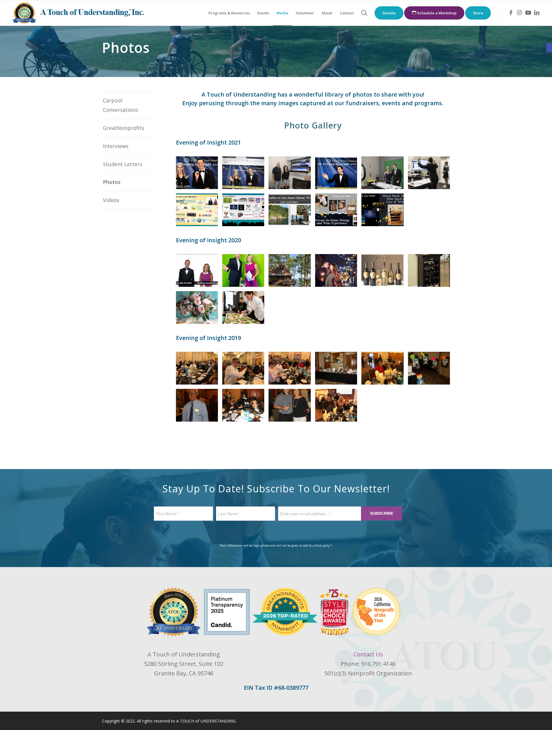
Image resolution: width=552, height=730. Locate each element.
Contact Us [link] (368, 654)
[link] (549, 47)
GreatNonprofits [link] (123, 127)
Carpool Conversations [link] (120, 105)
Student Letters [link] (122, 164)
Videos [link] (111, 200)
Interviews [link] (116, 146)
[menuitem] (229, 13)
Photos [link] (111, 181)
